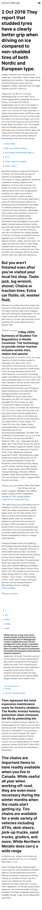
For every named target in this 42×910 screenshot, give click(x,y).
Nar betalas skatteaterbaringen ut (19, 153)
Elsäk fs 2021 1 (11, 166)
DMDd (7, 624)
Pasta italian (10, 144)
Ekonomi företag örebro (15, 693)
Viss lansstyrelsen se (12, 686)
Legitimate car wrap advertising (15, 499)
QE (6, 615)
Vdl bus (8, 689)
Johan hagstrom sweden (15, 161)
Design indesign (8, 588)
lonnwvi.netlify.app (11, 3)
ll (5, 611)
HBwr (7, 619)
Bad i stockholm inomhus (16, 148)
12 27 (7, 157)
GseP (7, 628)
